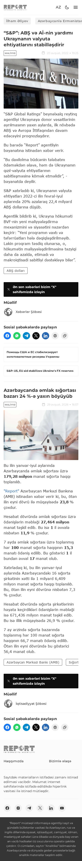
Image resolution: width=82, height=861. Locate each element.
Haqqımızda (13, 761)
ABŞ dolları (16, 271)
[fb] (7, 335)
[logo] (15, 7)
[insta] (18, 808)
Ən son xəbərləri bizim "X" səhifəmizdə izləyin (34, 289)
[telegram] (26, 335)
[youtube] (62, 808)
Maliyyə (10, 53)
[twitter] (36, 335)
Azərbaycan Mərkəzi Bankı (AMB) (33, 662)
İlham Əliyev (17, 21)
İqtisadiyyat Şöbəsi (31, 704)
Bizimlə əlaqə (60, 761)
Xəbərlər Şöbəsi (29, 312)
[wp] (16, 335)
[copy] (64, 335)
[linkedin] (45, 335)
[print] (55, 335)
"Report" (11, 491)
